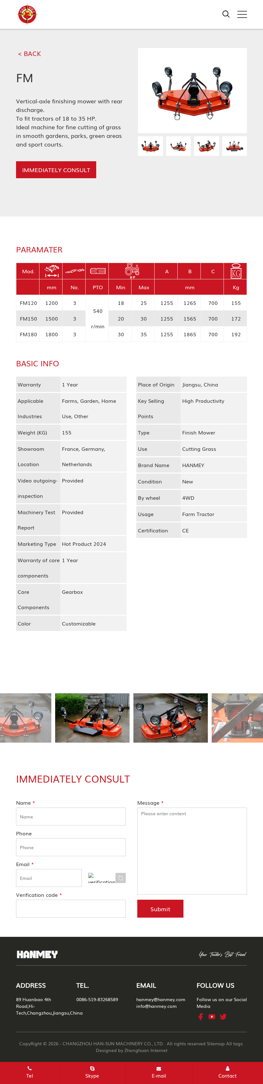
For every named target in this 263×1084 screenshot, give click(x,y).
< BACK (29, 53)
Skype (92, 1075)
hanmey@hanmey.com (160, 999)
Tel (29, 1075)
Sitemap (216, 1043)
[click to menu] (242, 14)
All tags (234, 1043)
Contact (227, 1075)
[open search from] (226, 13)
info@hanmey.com (156, 1006)
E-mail (159, 1075)
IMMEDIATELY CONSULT (56, 169)
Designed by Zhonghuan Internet (131, 1050)
